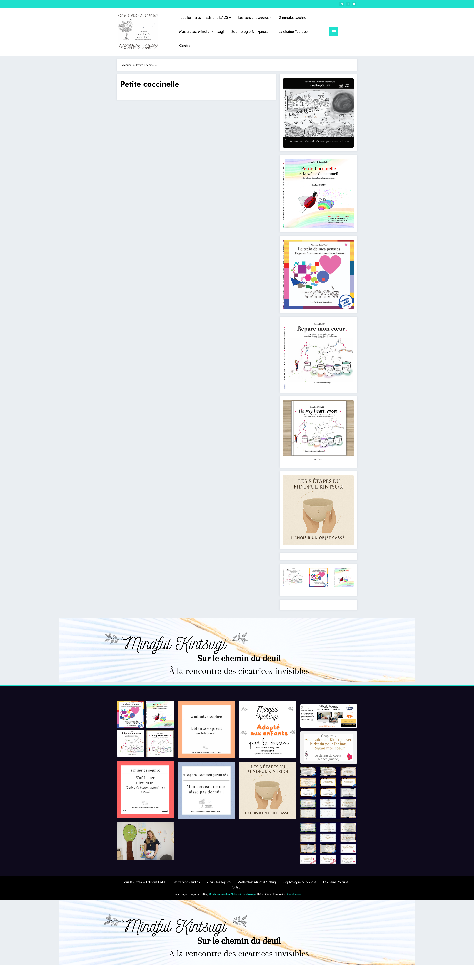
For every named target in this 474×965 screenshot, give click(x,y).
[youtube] (354, 4)
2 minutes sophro (292, 17)
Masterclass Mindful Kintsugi (201, 31)
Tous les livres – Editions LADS (203, 17)
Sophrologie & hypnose (249, 31)
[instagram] (348, 4)
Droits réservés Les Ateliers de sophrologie (232, 894)
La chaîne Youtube (293, 31)
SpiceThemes (294, 894)
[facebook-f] (341, 4)
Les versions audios (253, 17)
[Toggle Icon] (333, 31)
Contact (185, 45)
